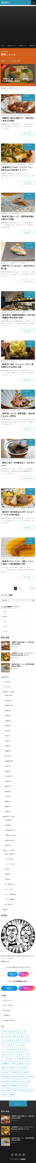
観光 (4, 909)
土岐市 (7, 781)
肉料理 (29, 115)
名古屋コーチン (24, 1063)
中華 (30, 542)
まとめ (15, 1041)
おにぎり (5, 1036)
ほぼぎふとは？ (12, 45)
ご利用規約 (6, 1015)
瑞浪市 (7, 771)
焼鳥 (30, 1077)
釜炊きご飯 (6, 1090)
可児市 (7, 766)
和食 (29, 296)
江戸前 (13, 213)
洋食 (30, 493)
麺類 (12, 1095)
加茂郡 (7, 811)
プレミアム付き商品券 (9, 1050)
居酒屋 (20, 115)
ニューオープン (18, 1045)
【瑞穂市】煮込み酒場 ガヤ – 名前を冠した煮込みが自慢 (17, 119)
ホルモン (13, 410)
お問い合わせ (7, 1010)
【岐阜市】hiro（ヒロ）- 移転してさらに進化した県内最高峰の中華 (17, 562)
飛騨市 (7, 801)
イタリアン (29, 148)
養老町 (7, 806)
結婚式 (5, 1086)
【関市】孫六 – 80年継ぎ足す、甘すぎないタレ (17, 464)
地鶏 (4, 1068)
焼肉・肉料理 (29, 395)
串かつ (13, 1059)
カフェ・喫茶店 (9, 894)
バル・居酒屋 (29, 99)
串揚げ (21, 1059)
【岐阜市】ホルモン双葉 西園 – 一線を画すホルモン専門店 (17, 414)
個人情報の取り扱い (9, 1020)
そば (12, 361)
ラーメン (5, 626)
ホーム (3, 45)
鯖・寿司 (30, 198)
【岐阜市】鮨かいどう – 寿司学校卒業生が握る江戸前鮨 (17, 217)
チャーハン (6, 1045)
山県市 (7, 741)
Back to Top (18, 1104)
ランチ (5, 611)
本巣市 (7, 715)
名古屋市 (7, 820)
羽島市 (7, 731)
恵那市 (7, 786)
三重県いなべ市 (9, 835)
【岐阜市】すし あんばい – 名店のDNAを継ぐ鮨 (18, 267)
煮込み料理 (14, 115)
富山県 (7, 825)
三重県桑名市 (9, 830)
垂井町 (7, 725)
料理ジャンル (7, 850)
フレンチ (7, 859)
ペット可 (23, 1050)
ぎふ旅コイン (23, 1036)
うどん (23, 1032)
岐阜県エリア (22, 45)
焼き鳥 (23, 1077)
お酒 (14, 1036)
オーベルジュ (25, 1041)
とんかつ (5, 1041)
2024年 (5, 1032)
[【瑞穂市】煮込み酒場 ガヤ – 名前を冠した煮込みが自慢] (5, 645)
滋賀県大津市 (9, 840)
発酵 (15, 1081)
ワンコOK (6, 682)
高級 (15, 1090)
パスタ (16, 164)
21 (20, 588)
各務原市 (29, 145)
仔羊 (14, 1063)
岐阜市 (30, 194)
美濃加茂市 (8, 761)
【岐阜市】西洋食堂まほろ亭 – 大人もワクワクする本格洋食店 (17, 513)
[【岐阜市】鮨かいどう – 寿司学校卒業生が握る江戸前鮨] (5, 667)
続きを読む (27, 133)
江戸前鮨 (24, 1072)
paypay (14, 1032)
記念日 (24, 1086)
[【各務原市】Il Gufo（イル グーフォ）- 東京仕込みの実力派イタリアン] (5, 656)
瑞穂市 (27, 96)
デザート (25, 164)
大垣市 (7, 700)
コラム (5, 687)
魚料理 (24, 115)
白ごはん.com (25, 1081)
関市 (31, 440)
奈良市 (7, 845)
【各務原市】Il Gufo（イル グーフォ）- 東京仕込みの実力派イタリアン (17, 168)
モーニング (16, 1054)
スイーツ (7, 889)
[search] (33, 600)
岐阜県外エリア (7, 816)
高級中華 (23, 1090)
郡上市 (7, 756)
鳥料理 (5, 1095)
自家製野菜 (14, 1086)
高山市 (7, 791)
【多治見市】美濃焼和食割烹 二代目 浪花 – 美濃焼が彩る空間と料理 (18, 316)
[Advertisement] (18, 24)
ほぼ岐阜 (23, 1159)
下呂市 (7, 796)
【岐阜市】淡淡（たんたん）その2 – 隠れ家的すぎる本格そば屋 (17, 365)
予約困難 (5, 1063)
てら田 (5, 631)
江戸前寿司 (14, 1072)
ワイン (5, 1059)
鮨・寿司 (30, 247)
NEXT (32, 588)
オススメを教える (8, 1005)
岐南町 (7, 751)
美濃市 (7, 746)
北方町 (7, 720)
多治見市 (30, 293)
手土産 (24, 1068)
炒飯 (15, 1077)
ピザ (12, 164)
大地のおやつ (14, 1068)
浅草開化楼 (6, 1077)
